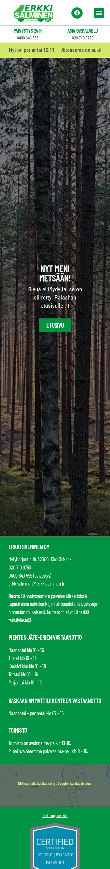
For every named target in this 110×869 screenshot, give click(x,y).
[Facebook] (77, 13)
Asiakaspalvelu (82, 30)
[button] (99, 13)
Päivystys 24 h (28, 30)
